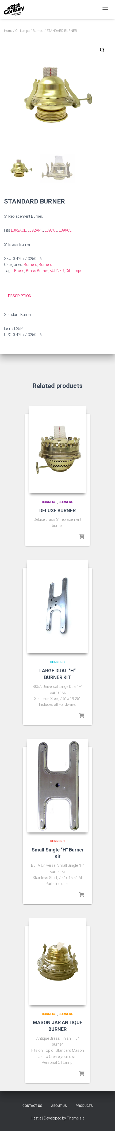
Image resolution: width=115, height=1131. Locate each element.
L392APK (35, 230)
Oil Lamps (22, 31)
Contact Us (32, 1106)
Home (8, 31)
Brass (19, 271)
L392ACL (18, 230)
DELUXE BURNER (57, 510)
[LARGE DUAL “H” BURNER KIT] (57, 606)
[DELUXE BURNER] (57, 449)
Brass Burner (37, 271)
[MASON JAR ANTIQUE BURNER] (57, 961)
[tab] (57, 296)
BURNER (56, 271)
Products (84, 1106)
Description (19, 296)
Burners (38, 31)
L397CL (51, 230)
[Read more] (81, 536)
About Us (59, 1106)
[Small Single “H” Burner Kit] (57, 785)
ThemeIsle (75, 1118)
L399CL (65, 230)
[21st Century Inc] (16, 9)
